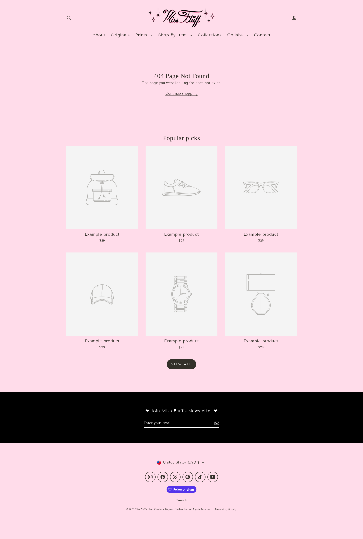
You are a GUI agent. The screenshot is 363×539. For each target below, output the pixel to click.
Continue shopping (181, 93)
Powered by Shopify (226, 509)
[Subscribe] (216, 423)
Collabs (235, 34)
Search (181, 500)
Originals (120, 34)
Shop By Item (173, 34)
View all (181, 364)
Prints (142, 34)
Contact (262, 34)
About (99, 34)
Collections (210, 34)
